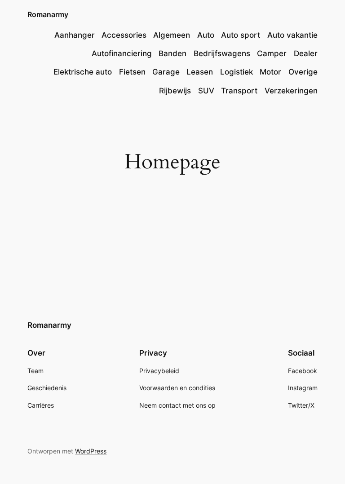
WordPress (90, 451)
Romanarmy (47, 14)
